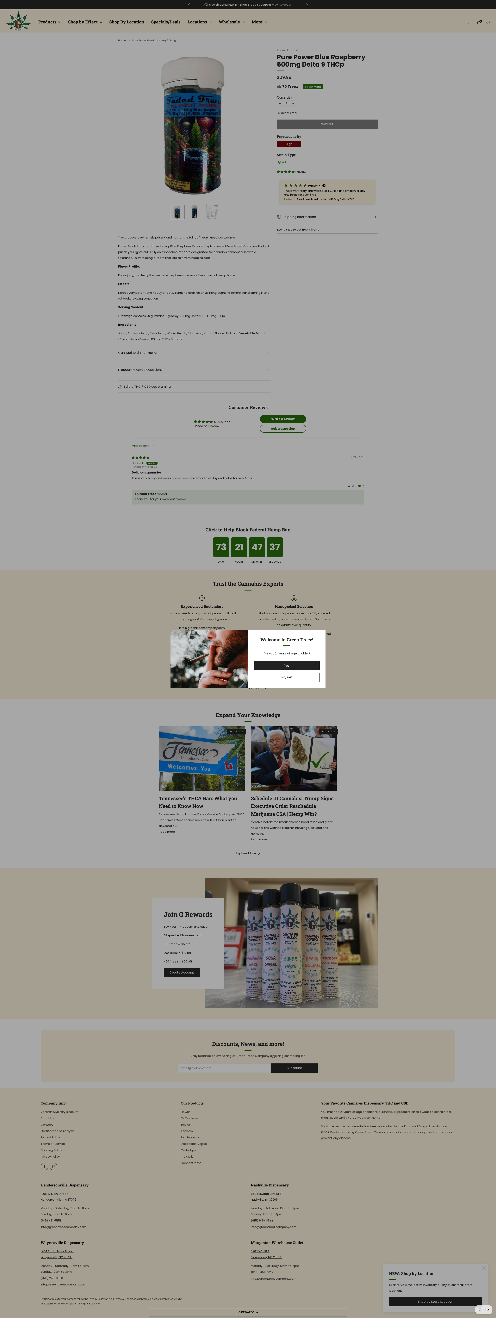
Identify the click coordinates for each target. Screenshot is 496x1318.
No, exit (286, 677)
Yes (286, 665)
